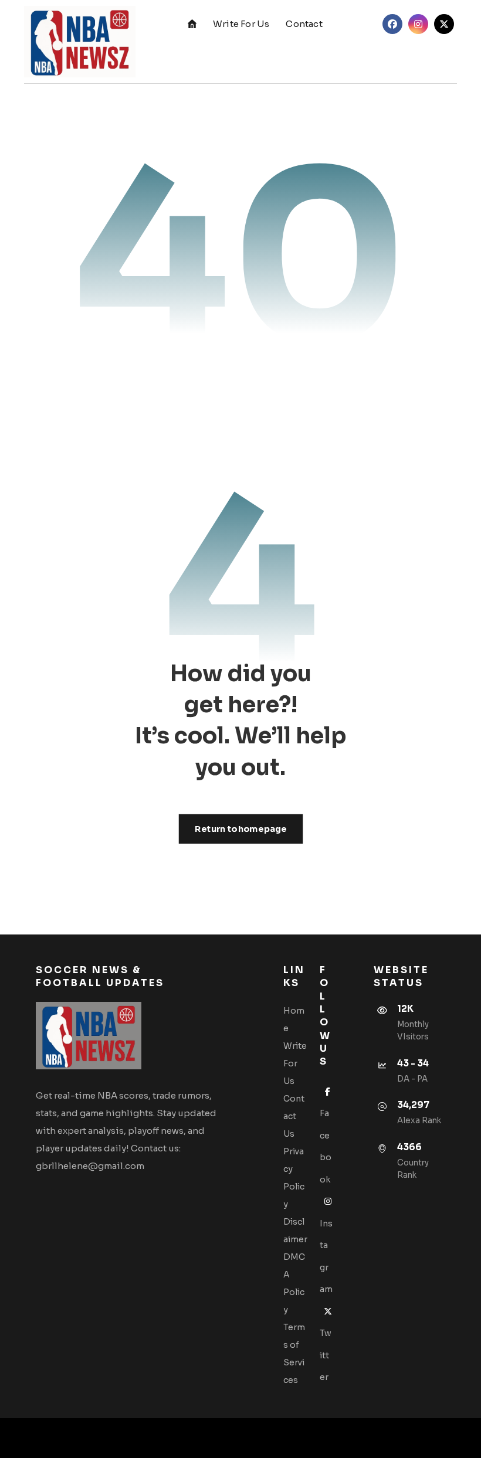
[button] (392, 24)
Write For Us (295, 1063)
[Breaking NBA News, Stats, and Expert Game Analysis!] (80, 41)
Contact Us (293, 1116)
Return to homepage (240, 828)
